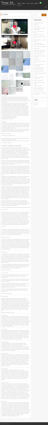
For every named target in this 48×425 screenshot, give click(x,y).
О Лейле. (35, 75)
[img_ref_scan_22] (19, 56)
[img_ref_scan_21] (26, 55)
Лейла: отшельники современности (40, 46)
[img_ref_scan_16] (5, 70)
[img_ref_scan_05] (19, 85)
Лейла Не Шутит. (37, 48)
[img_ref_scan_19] (12, 63)
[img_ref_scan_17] (26, 62)
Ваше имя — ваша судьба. (38, 80)
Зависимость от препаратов (39, 34)
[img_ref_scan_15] (12, 67)
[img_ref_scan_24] (5, 57)
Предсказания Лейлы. (37, 85)
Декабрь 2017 (36, 102)
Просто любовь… (37, 26)
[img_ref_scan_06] (12, 83)
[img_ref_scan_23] (12, 56)
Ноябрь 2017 (36, 104)
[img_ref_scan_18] (19, 63)
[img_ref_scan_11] (5, 77)
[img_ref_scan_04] (26, 83)
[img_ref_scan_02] (12, 92)
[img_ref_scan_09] (19, 75)
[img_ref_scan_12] (26, 67)
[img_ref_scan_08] (26, 75)
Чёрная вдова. (36, 59)
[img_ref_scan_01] (19, 89)
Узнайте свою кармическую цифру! (40, 73)
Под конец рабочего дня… (38, 53)
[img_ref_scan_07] (5, 84)
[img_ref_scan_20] (5, 63)
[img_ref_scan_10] (12, 78)
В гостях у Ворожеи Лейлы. (38, 91)
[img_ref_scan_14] (19, 68)
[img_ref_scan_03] (5, 91)
